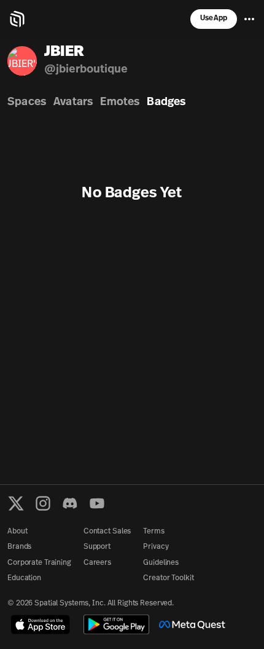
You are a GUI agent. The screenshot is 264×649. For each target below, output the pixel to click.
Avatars (73, 102)
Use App (213, 18)
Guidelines (161, 563)
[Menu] (249, 19)
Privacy (155, 547)
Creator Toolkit (168, 578)
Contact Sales (107, 531)
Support (97, 547)
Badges (166, 102)
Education (24, 578)
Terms (153, 531)
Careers (97, 563)
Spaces (26, 102)
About (17, 531)
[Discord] (70, 503)
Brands (19, 547)
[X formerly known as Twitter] (16, 503)
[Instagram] (43, 503)
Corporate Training (39, 563)
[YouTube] (97, 503)
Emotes (119, 102)
